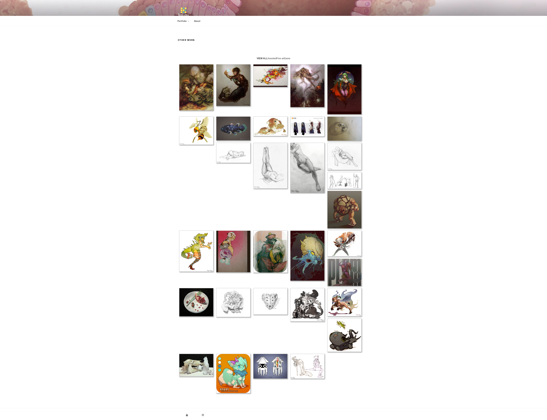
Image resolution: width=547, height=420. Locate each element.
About (197, 21)
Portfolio (182, 21)
